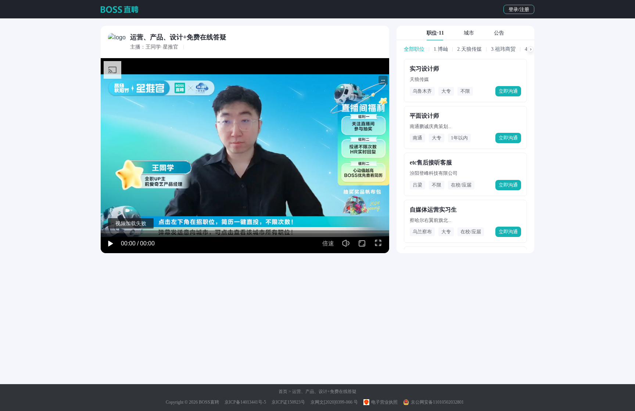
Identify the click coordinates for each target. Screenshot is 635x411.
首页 (283, 391)
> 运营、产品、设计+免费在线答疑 (321, 391)
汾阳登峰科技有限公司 (434, 173)
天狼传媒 (419, 79)
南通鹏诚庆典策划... (430, 126)
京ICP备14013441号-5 (245, 402)
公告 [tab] (499, 33)
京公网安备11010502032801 (437, 402)
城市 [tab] (469, 33)
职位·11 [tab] (435, 33)
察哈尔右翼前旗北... (430, 220)
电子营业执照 (384, 402)
